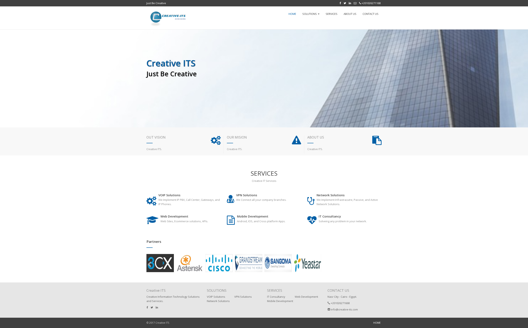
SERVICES (331, 14)
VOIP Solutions (216, 297)
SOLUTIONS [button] (309, 14)
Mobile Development (280, 301)
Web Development (306, 297)
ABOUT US (350, 14)
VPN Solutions (243, 297)
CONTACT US (370, 14)
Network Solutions (218, 301)
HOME (292, 14)
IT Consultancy (276, 297)
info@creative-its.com (344, 309)
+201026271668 (340, 303)
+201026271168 (371, 3)
